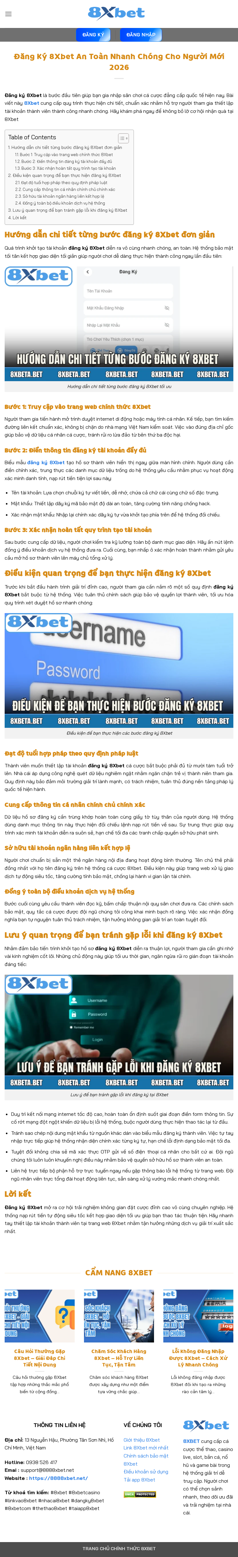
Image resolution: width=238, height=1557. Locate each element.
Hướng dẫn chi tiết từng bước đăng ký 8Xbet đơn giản (66, 147)
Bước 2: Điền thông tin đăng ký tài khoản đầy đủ (66, 161)
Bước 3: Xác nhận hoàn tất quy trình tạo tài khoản (68, 168)
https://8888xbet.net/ (58, 1478)
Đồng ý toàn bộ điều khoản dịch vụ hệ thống (64, 203)
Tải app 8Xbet (139, 1479)
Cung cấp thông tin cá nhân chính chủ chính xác (69, 189)
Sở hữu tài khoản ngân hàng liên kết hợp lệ (63, 196)
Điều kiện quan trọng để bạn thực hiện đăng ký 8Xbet (67, 175)
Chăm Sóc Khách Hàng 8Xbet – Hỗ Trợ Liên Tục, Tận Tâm (118, 1358)
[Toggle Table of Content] (120, 138)
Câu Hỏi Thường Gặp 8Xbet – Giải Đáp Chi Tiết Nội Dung (39, 1358)
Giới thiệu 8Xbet (142, 1440)
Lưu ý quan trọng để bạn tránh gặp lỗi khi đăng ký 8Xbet (70, 210)
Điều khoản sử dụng (146, 1471)
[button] (8, 13)
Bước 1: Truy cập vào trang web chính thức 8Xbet (66, 154)
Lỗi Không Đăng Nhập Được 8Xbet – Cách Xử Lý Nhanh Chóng (198, 1358)
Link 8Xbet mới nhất (146, 1447)
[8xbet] (119, 14)
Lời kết (20, 217)
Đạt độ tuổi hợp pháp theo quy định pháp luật (64, 182)
